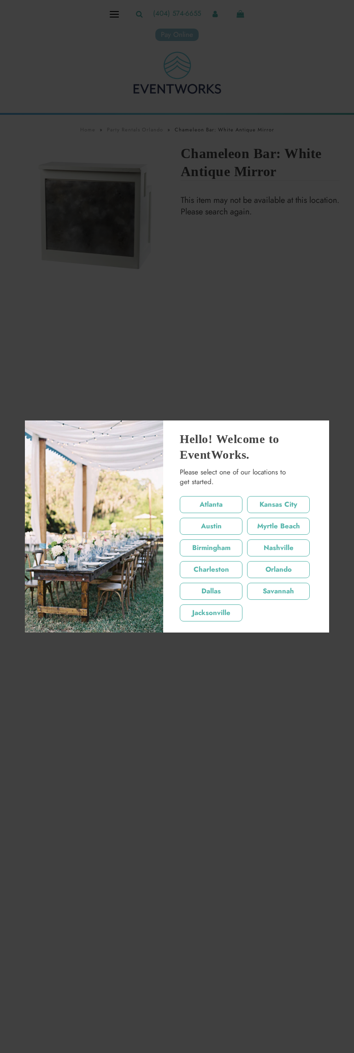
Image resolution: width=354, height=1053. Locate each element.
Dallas (211, 591)
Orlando (279, 569)
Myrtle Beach (278, 526)
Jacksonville (211, 613)
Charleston (211, 569)
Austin (211, 526)
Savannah (278, 591)
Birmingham (211, 548)
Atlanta (211, 504)
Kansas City (278, 504)
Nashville (279, 548)
